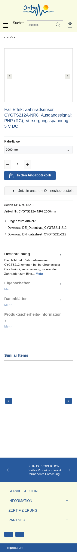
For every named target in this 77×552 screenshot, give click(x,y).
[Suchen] (58, 24)
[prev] (8, 401)
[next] (68, 401)
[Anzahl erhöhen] (27, 164)
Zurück (11, 37)
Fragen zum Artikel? (21, 221)
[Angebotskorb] (70, 24)
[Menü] (5, 25)
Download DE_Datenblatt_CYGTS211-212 (37, 227)
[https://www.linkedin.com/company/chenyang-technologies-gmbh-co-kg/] (19, 534)
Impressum (14, 547)
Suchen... (20, 23)
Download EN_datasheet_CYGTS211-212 (36, 234)
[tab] (33, 263)
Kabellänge (12, 141)
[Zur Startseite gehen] (38, 9)
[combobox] (40, 24)
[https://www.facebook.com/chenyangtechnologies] (8, 534)
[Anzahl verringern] (7, 164)
